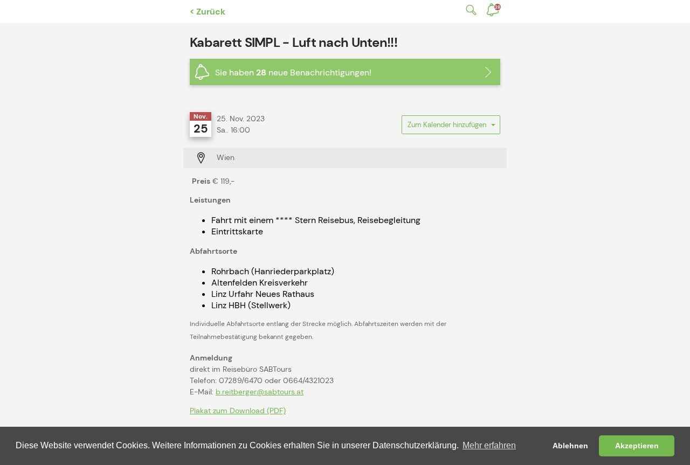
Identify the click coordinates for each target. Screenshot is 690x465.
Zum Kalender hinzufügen (447, 127)
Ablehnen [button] (570, 445)
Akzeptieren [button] (637, 445)
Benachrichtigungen (497, 7)
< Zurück (207, 11)
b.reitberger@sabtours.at (259, 392)
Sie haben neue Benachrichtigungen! (293, 72)
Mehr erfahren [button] (489, 445)
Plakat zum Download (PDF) (238, 410)
